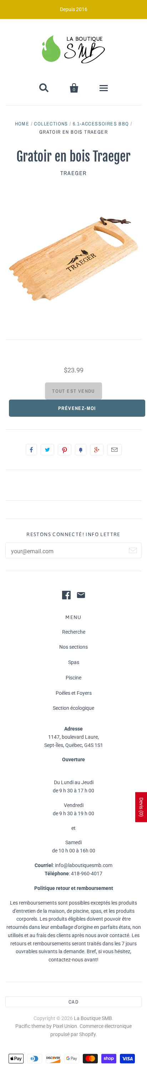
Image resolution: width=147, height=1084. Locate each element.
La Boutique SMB (93, 1018)
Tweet (47, 449)
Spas (73, 662)
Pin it (64, 449)
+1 (96, 449)
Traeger (73, 173)
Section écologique (73, 708)
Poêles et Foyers (74, 693)
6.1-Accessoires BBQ (101, 123)
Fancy (80, 449)
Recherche (73, 632)
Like (31, 449)
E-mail (114, 449)
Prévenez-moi (77, 408)
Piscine (73, 677)
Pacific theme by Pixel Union (46, 1026)
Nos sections (73, 647)
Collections (51, 123)
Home (22, 123)
